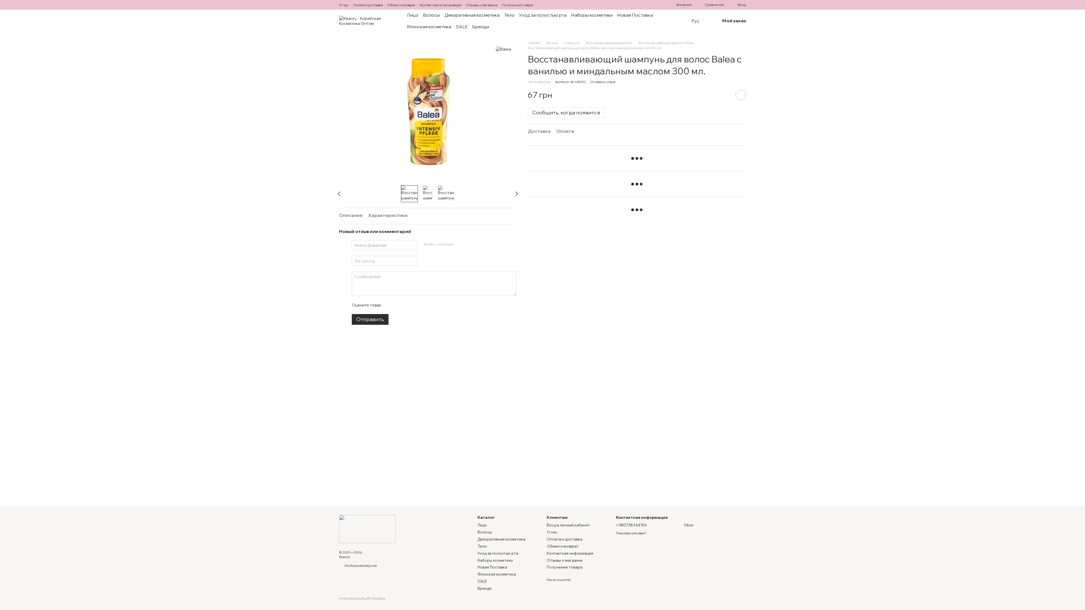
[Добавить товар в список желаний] (740, 95)
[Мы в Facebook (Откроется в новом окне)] (542, 5)
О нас (344, 5)
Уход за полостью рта (543, 15)
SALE (462, 26)
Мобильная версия (360, 565)
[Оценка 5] (426, 305)
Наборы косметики (592, 15)
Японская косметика (429, 26)
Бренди (480, 26)
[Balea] (503, 49)
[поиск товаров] (675, 20)
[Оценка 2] (399, 305)
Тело (509, 15)
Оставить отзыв (602, 82)
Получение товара (517, 5)
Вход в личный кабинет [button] (568, 525)
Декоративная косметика (472, 15)
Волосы (431, 15)
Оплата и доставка (368, 5)
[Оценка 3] (408, 305)
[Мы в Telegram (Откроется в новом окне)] (548, 5)
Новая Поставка (635, 15)
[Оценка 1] (390, 305)
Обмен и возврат (401, 5)
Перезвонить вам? (631, 533)
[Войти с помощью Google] (468, 244)
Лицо (412, 15)
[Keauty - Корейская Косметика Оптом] (367, 528)
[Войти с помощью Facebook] (459, 244)
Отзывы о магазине (482, 5)
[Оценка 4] (417, 305)
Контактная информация (440, 5)
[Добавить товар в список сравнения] (725, 95)
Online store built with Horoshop (362, 598)
